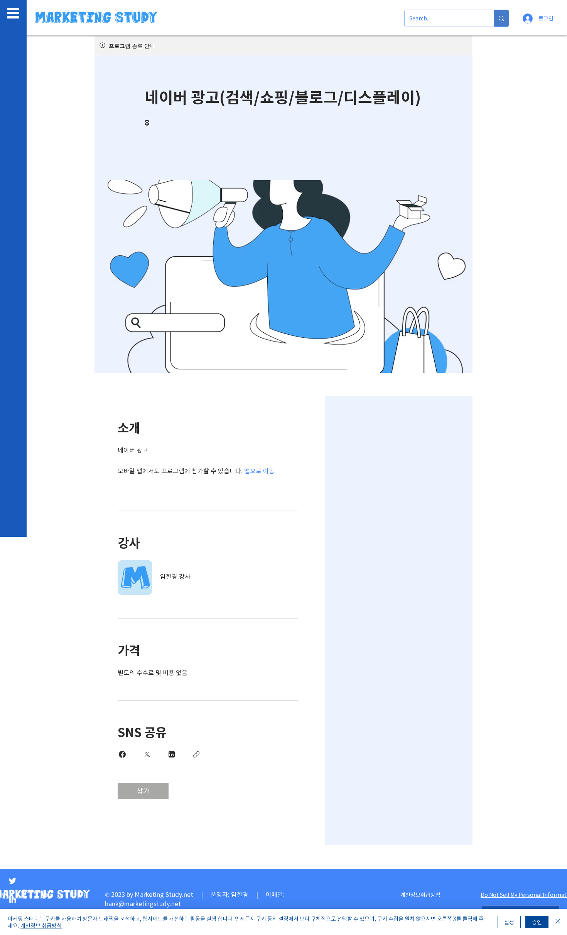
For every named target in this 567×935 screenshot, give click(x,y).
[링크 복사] (196, 754)
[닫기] (557, 922)
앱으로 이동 (259, 470)
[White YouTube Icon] (12, 862)
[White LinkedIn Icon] (12, 899)
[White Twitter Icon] (12, 881)
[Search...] (501, 18)
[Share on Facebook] (122, 754)
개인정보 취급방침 (41, 925)
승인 (537, 922)
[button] (13, 13)
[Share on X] (147, 754)
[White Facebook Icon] (12, 825)
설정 (509, 922)
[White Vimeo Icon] (12, 844)
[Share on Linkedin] (171, 754)
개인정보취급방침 (420, 894)
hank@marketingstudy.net (143, 903)
